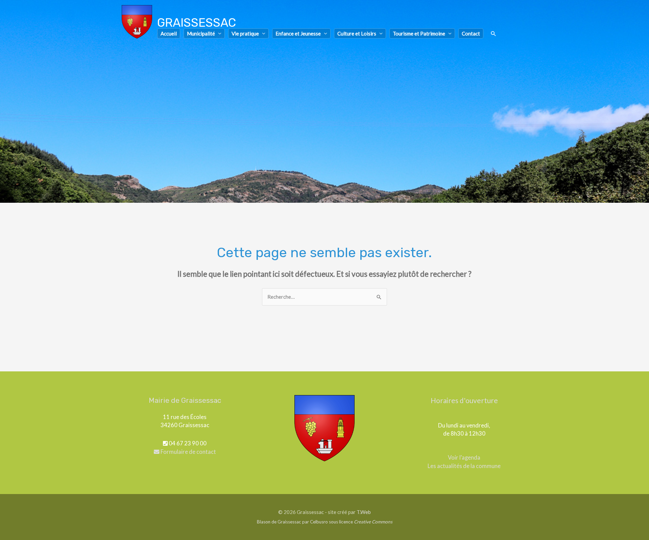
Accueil (169, 33)
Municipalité (201, 33)
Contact (471, 33)
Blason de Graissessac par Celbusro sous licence (324, 521)
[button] (493, 33)
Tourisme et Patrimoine (419, 33)
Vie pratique (245, 33)
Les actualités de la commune (464, 466)
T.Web (364, 512)
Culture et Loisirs (356, 33)
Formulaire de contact (188, 451)
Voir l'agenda (464, 457)
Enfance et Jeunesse (298, 33)
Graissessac (196, 23)
